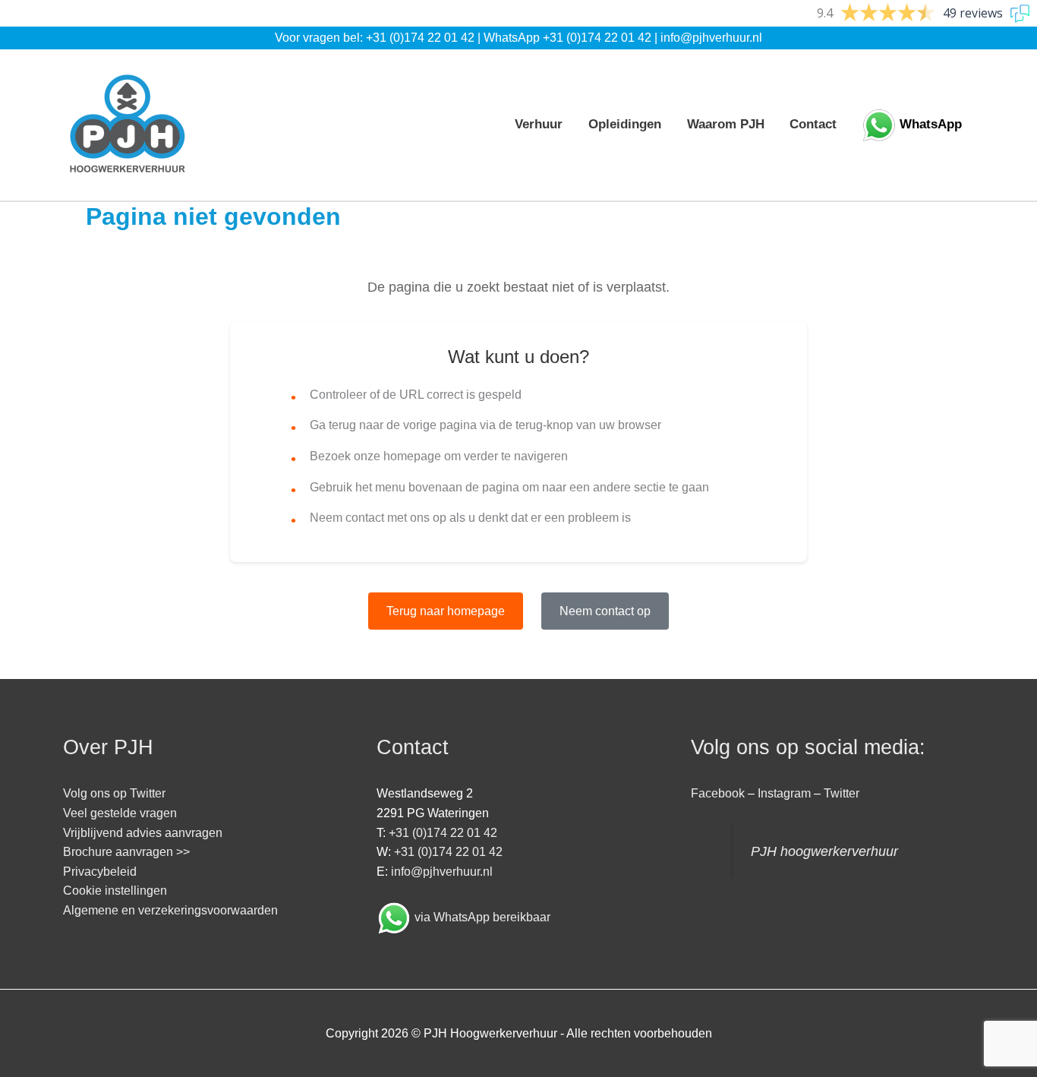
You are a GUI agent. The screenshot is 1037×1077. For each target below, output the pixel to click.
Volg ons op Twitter (114, 793)
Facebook (718, 793)
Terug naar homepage (445, 611)
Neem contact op (605, 611)
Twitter (841, 793)
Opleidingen (624, 124)
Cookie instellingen (115, 890)
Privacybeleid (100, 871)
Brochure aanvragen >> (126, 851)
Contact (813, 124)
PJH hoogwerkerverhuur (824, 851)
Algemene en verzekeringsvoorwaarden (170, 910)
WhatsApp (931, 124)
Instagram (784, 793)
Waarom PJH (725, 124)
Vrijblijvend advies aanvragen (142, 832)
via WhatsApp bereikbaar (482, 917)
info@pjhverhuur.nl (711, 37)
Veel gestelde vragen (120, 813)
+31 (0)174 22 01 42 (420, 37)
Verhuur (539, 124)
